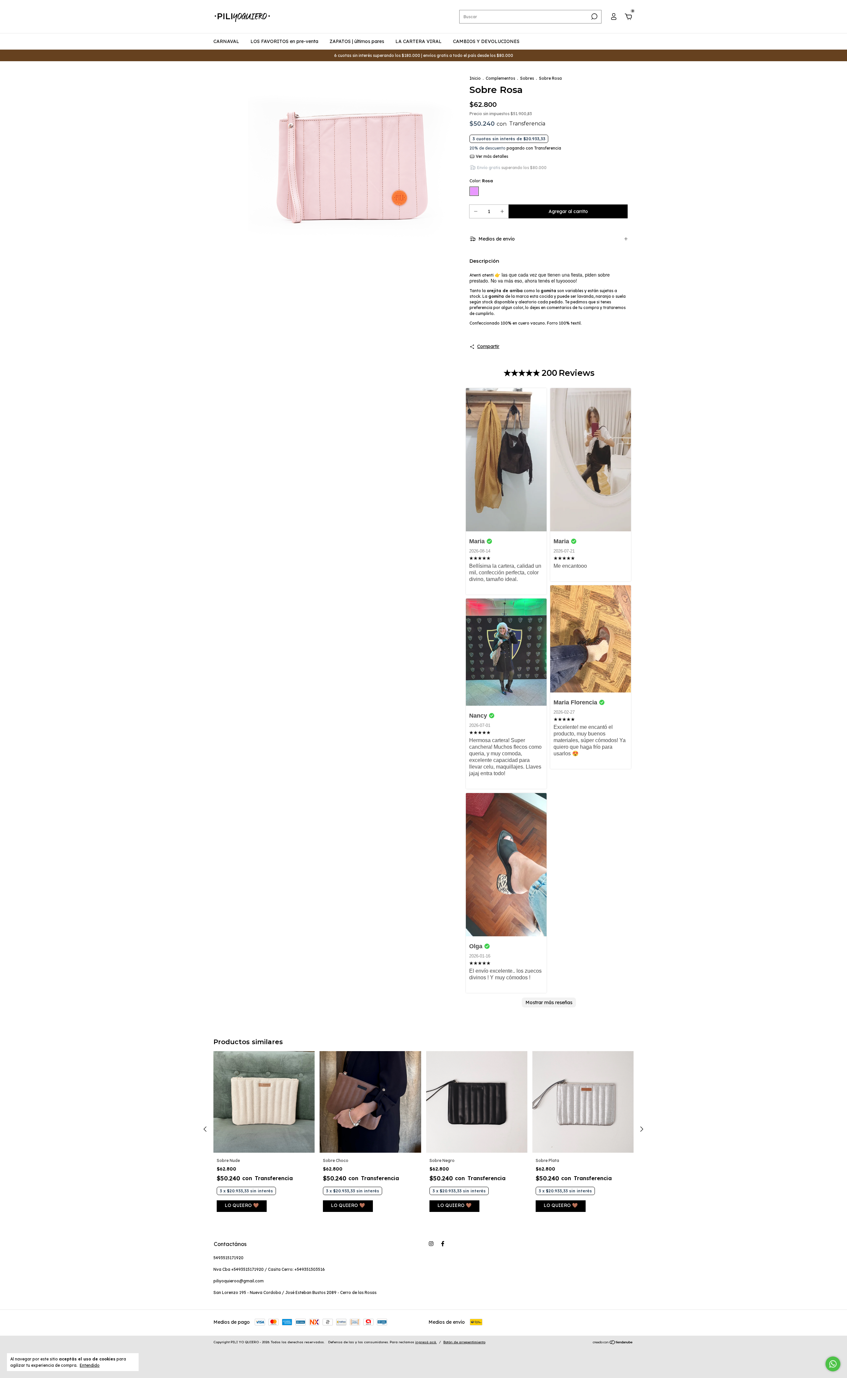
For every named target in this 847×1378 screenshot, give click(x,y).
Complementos (500, 78)
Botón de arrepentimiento (464, 1342)
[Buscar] (594, 16)
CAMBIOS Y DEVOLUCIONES (486, 41)
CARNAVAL (226, 41)
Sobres (527, 78)
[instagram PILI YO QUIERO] (431, 1243)
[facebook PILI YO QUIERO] (442, 1243)
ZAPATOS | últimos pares (357, 41)
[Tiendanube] (613, 1343)
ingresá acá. (426, 1342)
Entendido (90, 1365)
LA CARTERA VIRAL (418, 41)
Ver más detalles (491, 156)
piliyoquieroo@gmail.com (238, 1280)
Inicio (475, 78)
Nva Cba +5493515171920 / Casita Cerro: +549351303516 (269, 1269)
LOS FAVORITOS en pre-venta (284, 41)
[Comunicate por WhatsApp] (832, 1363)
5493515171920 (228, 1257)
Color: (481, 180)
